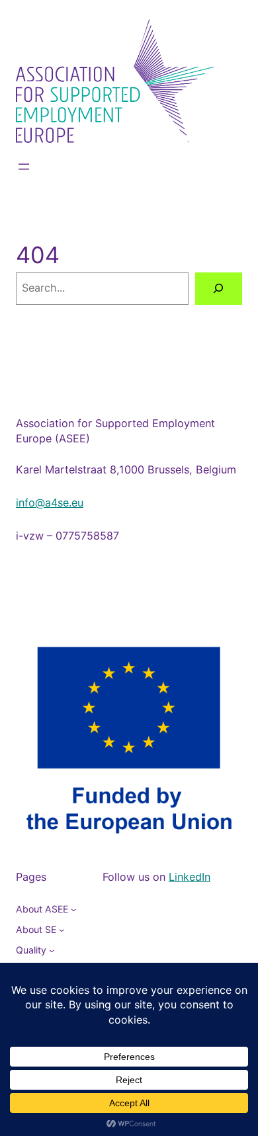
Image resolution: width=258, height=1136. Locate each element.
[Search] (218, 288)
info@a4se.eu (49, 502)
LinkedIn (189, 876)
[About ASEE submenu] (73, 909)
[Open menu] (24, 167)
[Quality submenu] (51, 950)
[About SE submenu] (61, 929)
